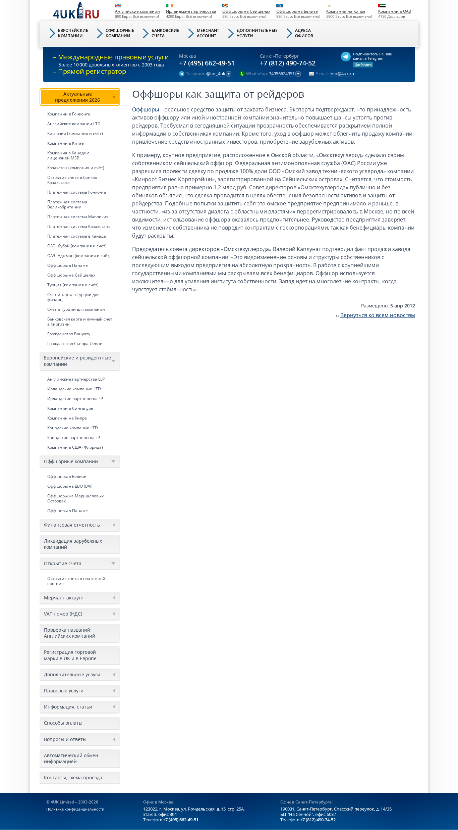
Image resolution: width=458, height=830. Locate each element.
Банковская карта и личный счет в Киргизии (79, 321)
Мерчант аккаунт (64, 597)
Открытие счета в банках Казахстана (72, 180)
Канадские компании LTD (72, 428)
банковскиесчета (165, 33)
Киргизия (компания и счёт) (75, 133)
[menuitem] (80, 218)
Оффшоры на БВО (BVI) (70, 486)
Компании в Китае (65, 143)
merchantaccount (208, 33)
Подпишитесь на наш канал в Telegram (372, 56)
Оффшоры (145, 109)
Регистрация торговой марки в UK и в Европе (70, 655)
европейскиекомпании (73, 33)
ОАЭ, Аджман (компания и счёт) (79, 255)
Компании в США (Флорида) (75, 447)
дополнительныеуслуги (257, 33)
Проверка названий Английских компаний (69, 633)
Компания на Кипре (345, 11)
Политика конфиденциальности (75, 809)
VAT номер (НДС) (63, 614)
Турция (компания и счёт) (73, 285)
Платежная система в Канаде (76, 236)
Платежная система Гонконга (76, 192)
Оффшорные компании (71, 461)
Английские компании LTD (74, 124)
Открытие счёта (62, 563)
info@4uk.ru (342, 74)
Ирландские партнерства (191, 11)
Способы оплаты (63, 723)
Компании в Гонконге (68, 114)
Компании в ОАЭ (394, 11)
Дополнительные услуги (72, 674)
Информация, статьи (68, 706)
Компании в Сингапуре (70, 408)
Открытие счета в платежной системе (76, 581)
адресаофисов (304, 33)
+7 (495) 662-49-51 (207, 63)
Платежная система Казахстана (79, 226)
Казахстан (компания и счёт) (75, 167)
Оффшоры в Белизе (66, 476)
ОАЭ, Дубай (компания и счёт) (77, 246)
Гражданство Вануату (68, 334)
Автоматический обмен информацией (71, 758)
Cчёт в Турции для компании (76, 309)
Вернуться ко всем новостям (377, 315)
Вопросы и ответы (65, 739)
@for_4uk (215, 74)
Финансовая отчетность (72, 525)
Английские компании (137, 11)
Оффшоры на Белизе (297, 11)
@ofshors (363, 64)
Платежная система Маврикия (78, 216)
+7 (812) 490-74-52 (288, 63)
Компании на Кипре (67, 418)
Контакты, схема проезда (73, 777)
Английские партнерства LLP (76, 379)
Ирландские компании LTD (74, 389)
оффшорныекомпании (120, 33)
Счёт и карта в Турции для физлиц (73, 297)
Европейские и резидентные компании (77, 360)
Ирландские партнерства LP (75, 398)
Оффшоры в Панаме (67, 265)
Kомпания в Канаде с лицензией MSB (68, 155)
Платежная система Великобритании (67, 204)
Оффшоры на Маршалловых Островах (75, 498)
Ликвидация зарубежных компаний (73, 544)
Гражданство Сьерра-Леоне (74, 343)
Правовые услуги (63, 690)
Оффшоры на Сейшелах (246, 11)
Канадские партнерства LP (73, 437)
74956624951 (282, 74)
